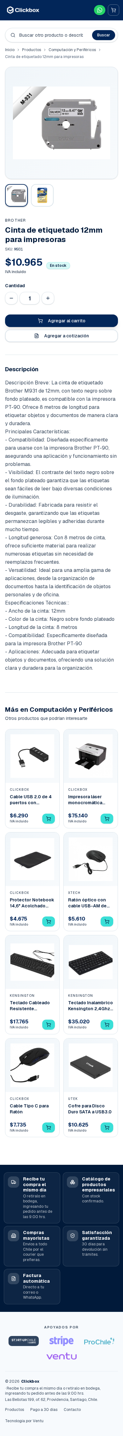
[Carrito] (113, 10)
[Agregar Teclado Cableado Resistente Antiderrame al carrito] (48, 1025)
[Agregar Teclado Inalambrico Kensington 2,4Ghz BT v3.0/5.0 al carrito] (107, 1025)
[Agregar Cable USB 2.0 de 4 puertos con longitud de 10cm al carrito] (48, 819)
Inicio (10, 49)
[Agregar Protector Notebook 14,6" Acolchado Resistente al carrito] (48, 921)
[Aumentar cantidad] (48, 298)
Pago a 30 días (43, 1409)
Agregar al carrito (66, 321)
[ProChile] (99, 1341)
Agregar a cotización (66, 336)
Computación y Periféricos (72, 49)
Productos (31, 49)
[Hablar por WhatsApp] (99, 10)
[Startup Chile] (24, 1341)
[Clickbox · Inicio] (23, 10)
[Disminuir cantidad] (11, 298)
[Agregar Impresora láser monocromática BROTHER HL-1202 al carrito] (107, 819)
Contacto (72, 1409)
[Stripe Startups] (61, 1341)
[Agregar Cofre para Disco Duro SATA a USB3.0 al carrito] (107, 1127)
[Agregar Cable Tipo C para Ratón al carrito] (48, 1127)
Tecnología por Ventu (24, 1420)
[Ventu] (61, 1356)
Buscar (103, 35)
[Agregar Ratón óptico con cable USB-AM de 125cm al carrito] (107, 921)
